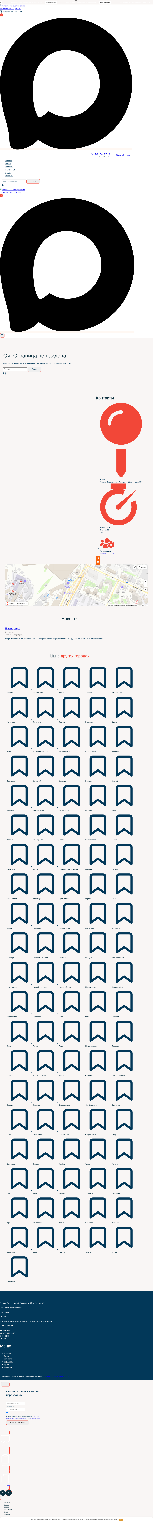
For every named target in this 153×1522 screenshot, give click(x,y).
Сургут (114, 1134)
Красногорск (12, 899)
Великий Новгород (40, 751)
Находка (88, 958)
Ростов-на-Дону (39, 1076)
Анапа (61, 693)
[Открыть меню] (2, 335)
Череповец (11, 1252)
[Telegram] (1, 16)
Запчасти (9, 167)
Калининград (90, 840)
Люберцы (37, 928)
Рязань (62, 1076)
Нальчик (62, 958)
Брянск (9, 751)
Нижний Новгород (40, 987)
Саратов (36, 1105)
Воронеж (88, 781)
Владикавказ (90, 751)
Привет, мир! (12, 628)
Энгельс (88, 1252)
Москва (10, 693)
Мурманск (116, 928)
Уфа (8, 1223)
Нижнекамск (12, 987)
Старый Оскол (65, 1134)
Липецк (9, 928)
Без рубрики (18, 635)
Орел (87, 1017)
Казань (62, 840)
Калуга (114, 840)
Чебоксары (89, 1223)
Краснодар (37, 899)
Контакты (9, 176)
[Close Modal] (5, 1384)
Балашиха (37, 722)
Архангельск (117, 693)
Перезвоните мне (17, 1423)
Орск (9, 1046)
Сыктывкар (11, 1164)
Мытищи (10, 958)
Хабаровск (37, 1223)
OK (121, 1519)
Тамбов (62, 1164)
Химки (61, 1223)
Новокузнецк (90, 987)
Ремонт (8, 164)
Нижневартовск (118, 958)
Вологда (62, 781)
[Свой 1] (66, 149)
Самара (88, 1076)
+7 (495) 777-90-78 (107, 554)
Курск (114, 899)
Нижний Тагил (65, 987)
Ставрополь (38, 1134)
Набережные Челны (41, 958)
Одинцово (37, 1017)
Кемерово (11, 869)
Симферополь (91, 1105)
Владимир (116, 751)
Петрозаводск (90, 1046)
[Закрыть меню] (0, 1498)
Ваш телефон (10, 1407)
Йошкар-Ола (38, 840)
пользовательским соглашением (30, 1418)
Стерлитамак (90, 1134)
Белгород (89, 722)
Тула (35, 1193)
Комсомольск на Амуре (68, 869)
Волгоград (11, 781)
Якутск (114, 1252)
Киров (35, 869)
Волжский (37, 781)
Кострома (115, 869)
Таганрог (36, 1164)
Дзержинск (11, 810)
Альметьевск (38, 693)
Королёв (88, 869)
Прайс (8, 173)
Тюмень (62, 1193)
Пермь (61, 1046)
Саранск (10, 1105)
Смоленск (116, 1105)
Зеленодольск (64, 810)
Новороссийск (117, 987)
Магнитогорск (64, 928)
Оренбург (115, 1017)
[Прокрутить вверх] (3, 1493)
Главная (8, 161)
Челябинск (116, 1223)
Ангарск (88, 693)
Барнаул (62, 722)
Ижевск (115, 810)
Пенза (35, 1046)
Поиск (33, 181)
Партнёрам (10, 170)
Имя (7, 1401)
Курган (88, 899)
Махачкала (89, 928)
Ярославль (11, 1282)
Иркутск (10, 840)
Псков (9, 1076)
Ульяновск (116, 1193)
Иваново (88, 810)
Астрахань (11, 722)
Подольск (115, 1046)
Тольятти (115, 1164)
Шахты (62, 1252)
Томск (9, 1193)
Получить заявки (20, 2)
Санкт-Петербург (118, 1076)
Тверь (87, 1164)
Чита (35, 1252)
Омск (61, 1017)
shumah (11, 632)
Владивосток (64, 751)
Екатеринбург (38, 810)
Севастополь (64, 1105)
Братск (114, 722)
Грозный (115, 781)
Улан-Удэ (89, 1193)
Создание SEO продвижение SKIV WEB (56, 1376)
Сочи (9, 1134)
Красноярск (63, 899)
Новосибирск (12, 1017)
